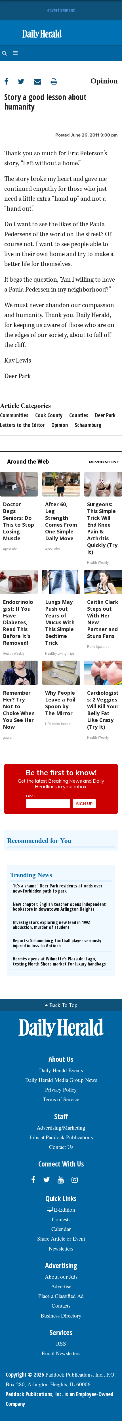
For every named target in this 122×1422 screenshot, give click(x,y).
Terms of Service (61, 1099)
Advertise (61, 1286)
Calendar (61, 1228)
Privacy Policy (61, 1089)
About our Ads (61, 1276)
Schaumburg (88, 425)
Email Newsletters (61, 1353)
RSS (61, 1343)
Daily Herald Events (61, 1070)
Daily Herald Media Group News (61, 1079)
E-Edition (63, 1209)
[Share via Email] (42, 81)
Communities (14, 415)
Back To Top (63, 1004)
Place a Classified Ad (61, 1295)
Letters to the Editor (22, 425)
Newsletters (61, 1248)
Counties (78, 415)
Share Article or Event (61, 1238)
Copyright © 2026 (25, 1374)
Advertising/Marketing (61, 1127)
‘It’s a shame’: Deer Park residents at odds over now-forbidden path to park (57, 888)
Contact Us (61, 1146)
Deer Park (105, 415)
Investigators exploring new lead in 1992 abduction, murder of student (51, 925)
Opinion (104, 80)
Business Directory (61, 1315)
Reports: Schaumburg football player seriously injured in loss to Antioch (57, 943)
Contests (61, 1219)
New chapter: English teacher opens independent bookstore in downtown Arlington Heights (59, 906)
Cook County (48, 415)
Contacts (61, 1305)
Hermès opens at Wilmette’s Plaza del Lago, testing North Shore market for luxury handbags (59, 961)
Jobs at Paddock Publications (61, 1137)
